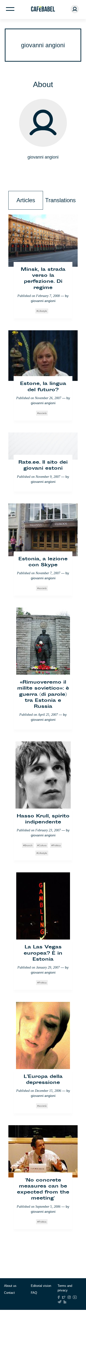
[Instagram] (69, 1297)
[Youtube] (75, 1297)
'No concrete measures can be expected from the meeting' (43, 1189)
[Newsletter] (59, 1301)
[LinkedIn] (65, 1301)
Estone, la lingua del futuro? (43, 386)
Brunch (28, 845)
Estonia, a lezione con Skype (43, 562)
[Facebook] (59, 1297)
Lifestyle (42, 311)
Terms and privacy (65, 1288)
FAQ (34, 1293)
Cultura (43, 845)
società (43, 413)
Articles (25, 200)
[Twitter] (63, 1297)
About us (10, 1286)
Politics (42, 1221)
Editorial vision (41, 1286)
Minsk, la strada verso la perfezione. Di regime (43, 278)
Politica (57, 845)
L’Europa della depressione (43, 1079)
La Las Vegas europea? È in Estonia (43, 953)
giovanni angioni (43, 301)
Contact (9, 1293)
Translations (60, 200)
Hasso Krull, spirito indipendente (43, 819)
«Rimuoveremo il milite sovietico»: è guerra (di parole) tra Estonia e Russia (43, 694)
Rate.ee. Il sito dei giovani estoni (43, 465)
